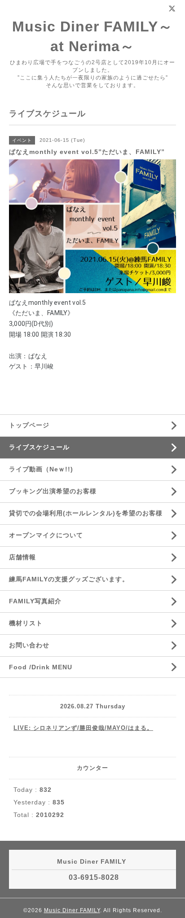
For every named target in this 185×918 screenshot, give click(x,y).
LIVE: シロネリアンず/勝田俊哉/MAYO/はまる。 (83, 728)
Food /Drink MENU (40, 667)
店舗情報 (22, 557)
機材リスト (26, 623)
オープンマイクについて (46, 535)
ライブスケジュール (39, 447)
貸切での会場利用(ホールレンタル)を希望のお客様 (86, 513)
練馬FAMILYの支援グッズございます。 (69, 579)
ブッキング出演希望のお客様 (53, 491)
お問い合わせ (29, 645)
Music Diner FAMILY (72, 910)
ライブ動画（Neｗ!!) (41, 469)
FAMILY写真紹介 (35, 601)
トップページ (29, 425)
